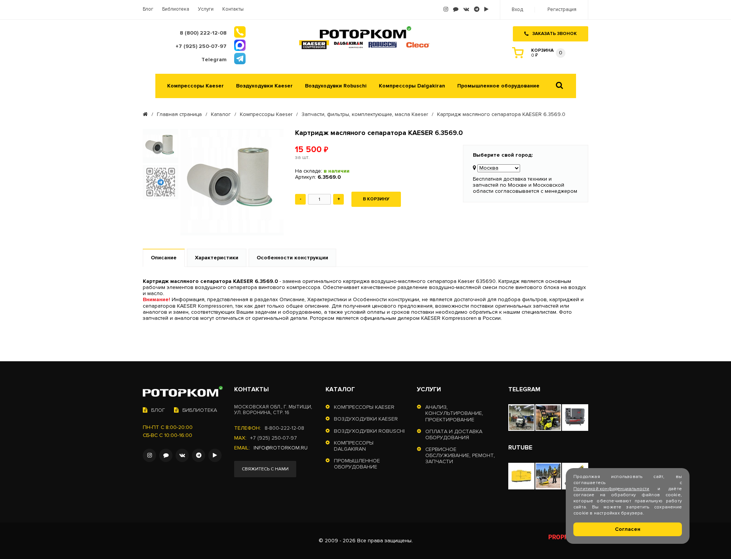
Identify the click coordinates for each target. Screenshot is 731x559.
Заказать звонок (554, 34)
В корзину (376, 199)
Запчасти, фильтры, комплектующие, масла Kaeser (365, 114)
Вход (517, 10)
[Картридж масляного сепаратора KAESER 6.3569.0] (232, 182)
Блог (148, 9)
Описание (164, 257)
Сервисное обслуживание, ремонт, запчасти (460, 455)
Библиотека (175, 9)
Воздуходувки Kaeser (264, 86)
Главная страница (179, 114)
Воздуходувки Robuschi (336, 86)
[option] (160, 146)
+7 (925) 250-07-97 (273, 438)
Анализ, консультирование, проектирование (454, 413)
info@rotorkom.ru (281, 448)
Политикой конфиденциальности (611, 489)
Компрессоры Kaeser (195, 86)
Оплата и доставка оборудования (453, 435)
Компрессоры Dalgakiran (412, 86)
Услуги (206, 9)
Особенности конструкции (292, 257)
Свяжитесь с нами (265, 469)
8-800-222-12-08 (284, 428)
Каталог (221, 114)
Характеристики (216, 257)
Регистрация (561, 10)
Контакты (233, 9)
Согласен (627, 529)
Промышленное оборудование (498, 86)
